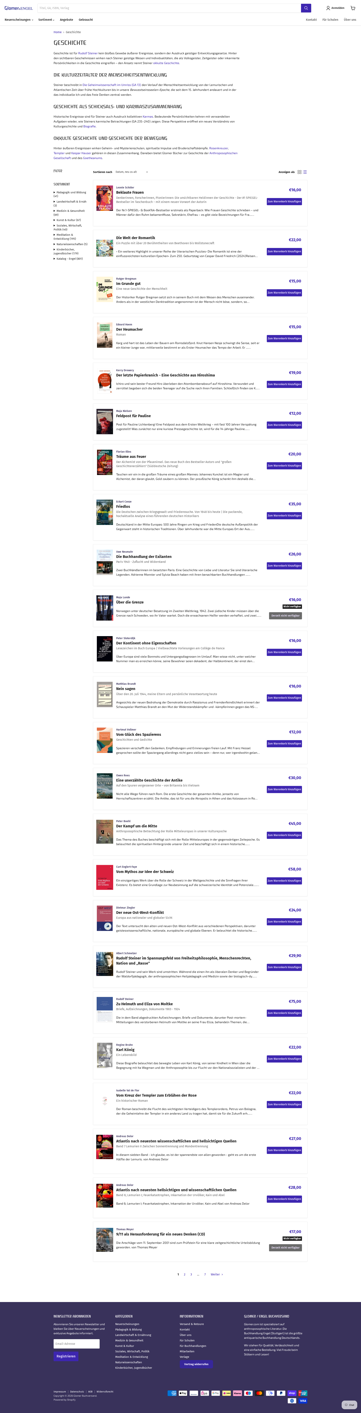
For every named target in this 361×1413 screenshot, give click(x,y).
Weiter (216, 1274)
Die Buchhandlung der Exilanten (144, 556)
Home (58, 32)
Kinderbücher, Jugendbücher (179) (66, 251)
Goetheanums (92, 158)
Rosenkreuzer (218, 148)
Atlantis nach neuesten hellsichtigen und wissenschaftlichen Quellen (176, 1190)
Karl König (125, 1049)
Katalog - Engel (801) (70, 258)
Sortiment (45, 19)
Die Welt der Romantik (135, 238)
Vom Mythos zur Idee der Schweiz (145, 871)
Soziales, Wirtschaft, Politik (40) (68, 227)
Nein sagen (125, 688)
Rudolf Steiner (88, 53)
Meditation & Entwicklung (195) (65, 236)
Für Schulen (330, 19)
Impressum (60, 1391)
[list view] (304, 172)
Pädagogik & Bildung (128, 1329)
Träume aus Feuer (131, 456)
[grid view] (299, 172)
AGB (90, 1391)
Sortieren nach (102, 172)
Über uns (350, 19)
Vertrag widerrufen (196, 1364)
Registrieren (66, 1356)
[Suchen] (306, 8)
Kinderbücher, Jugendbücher (133, 1367)
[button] (336, 8)
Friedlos (123, 506)
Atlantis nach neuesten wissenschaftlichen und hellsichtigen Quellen (176, 1141)
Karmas (148, 116)
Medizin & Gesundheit (129, 1340)
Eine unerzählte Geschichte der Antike (149, 780)
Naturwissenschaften (128, 1362)
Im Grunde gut (128, 283)
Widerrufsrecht (105, 1391)
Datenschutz (77, 1391)
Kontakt (311, 19)
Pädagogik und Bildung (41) (70, 194)
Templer (59, 153)
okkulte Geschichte (166, 63)
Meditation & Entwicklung (131, 1357)
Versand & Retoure (192, 1324)
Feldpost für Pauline (133, 416)
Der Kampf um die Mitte (136, 826)
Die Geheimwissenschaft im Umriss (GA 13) (112, 84)
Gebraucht (86, 19)
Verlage (184, 1357)
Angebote (66, 19)
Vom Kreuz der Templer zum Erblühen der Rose (156, 1095)
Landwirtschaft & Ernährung (133, 1335)
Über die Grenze (130, 602)
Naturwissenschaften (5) (72, 244)
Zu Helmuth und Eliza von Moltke (144, 1004)
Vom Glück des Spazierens (138, 734)
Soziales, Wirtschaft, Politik (132, 1351)
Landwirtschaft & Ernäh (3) (70, 203)
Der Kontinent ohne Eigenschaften (146, 643)
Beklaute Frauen (130, 192)
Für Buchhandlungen (193, 1346)
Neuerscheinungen (18, 19)
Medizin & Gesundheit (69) (69, 213)
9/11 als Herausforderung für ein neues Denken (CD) (160, 1234)
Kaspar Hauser (81, 153)
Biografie (89, 126)
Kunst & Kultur (124, 1346)
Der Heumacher (129, 329)
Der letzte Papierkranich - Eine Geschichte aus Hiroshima (165, 375)
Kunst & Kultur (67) (69, 220)
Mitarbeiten (187, 1351)
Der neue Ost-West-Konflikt (140, 912)
